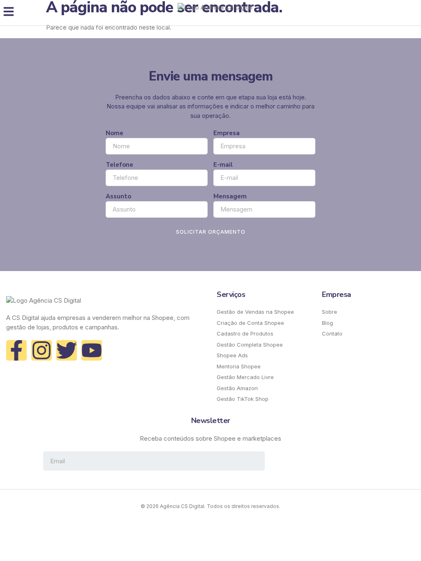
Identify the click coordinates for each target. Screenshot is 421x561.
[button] (8, 11)
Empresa (226, 133)
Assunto (118, 196)
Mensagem (230, 196)
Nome (114, 133)
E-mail (223, 165)
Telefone (119, 165)
